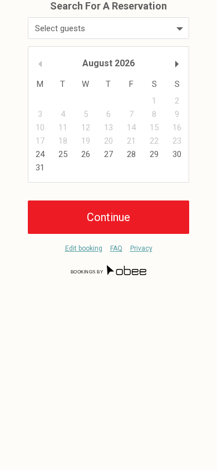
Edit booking (83, 248)
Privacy (141, 248)
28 (131, 154)
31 (40, 168)
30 (176, 154)
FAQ (116, 248)
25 (62, 154)
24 (40, 154)
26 (85, 154)
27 (108, 154)
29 (154, 154)
